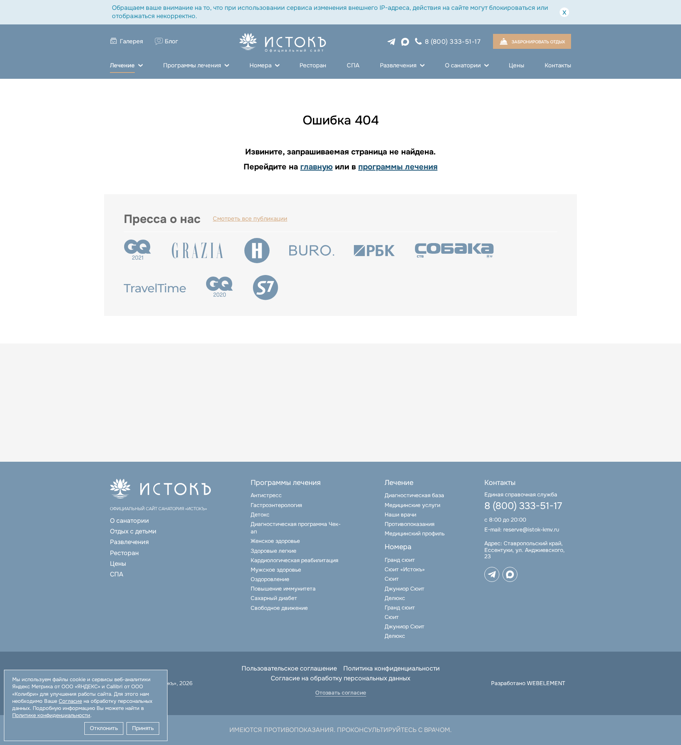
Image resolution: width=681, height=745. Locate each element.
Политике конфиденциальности (51, 715)
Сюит (392, 578)
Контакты (558, 65)
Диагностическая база (414, 495)
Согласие (70, 701)
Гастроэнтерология (276, 505)
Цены (516, 65)
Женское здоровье (275, 540)
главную (316, 167)
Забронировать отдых (538, 42)
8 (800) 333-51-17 (452, 41)
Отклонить (104, 728)
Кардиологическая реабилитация (294, 560)
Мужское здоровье (276, 569)
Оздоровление (270, 579)
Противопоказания (409, 524)
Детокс (260, 514)
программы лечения (397, 167)
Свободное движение (279, 607)
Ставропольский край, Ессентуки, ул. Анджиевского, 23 (524, 550)
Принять (143, 728)
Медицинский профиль (415, 533)
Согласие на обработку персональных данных (340, 678)
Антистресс (266, 495)
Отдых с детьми (133, 531)
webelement (546, 683)
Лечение (122, 65)
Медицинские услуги (412, 505)
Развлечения (398, 65)
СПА (353, 65)
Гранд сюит (400, 559)
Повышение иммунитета (283, 588)
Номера (260, 65)
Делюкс (395, 598)
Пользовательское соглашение (289, 668)
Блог (171, 42)
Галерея (131, 42)
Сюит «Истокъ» (405, 569)
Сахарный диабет (274, 598)
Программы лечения (192, 65)
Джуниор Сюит (404, 588)
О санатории (463, 65)
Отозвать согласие (340, 692)
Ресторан (313, 65)
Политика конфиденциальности (391, 668)
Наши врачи (400, 514)
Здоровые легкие (273, 550)
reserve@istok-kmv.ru (531, 529)
